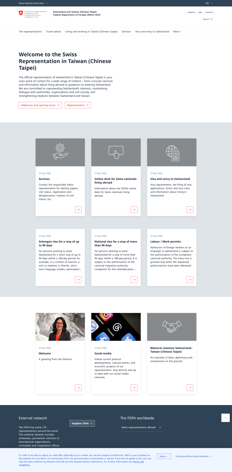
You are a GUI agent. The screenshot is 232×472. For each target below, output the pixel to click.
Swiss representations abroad (138, 427)
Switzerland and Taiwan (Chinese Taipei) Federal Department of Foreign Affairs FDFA (76, 13)
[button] (30, 31)
